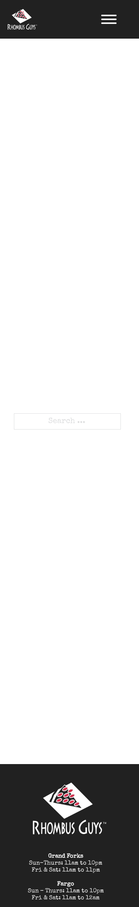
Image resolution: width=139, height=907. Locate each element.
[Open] (109, 19)
